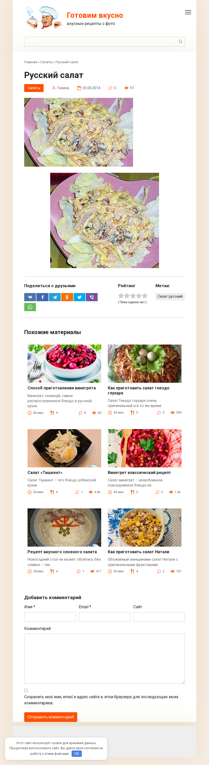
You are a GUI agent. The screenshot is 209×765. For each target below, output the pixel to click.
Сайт (137, 606)
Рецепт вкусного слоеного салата (62, 551)
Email (85, 606)
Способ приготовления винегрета (62, 388)
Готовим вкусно (95, 15)
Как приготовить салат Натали (138, 551)
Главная (30, 62)
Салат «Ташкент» (45, 472)
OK (76, 754)
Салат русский (170, 296)
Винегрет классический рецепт (139, 472)
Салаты (46, 62)
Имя (29, 606)
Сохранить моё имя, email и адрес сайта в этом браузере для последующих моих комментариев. (101, 699)
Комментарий (37, 628)
